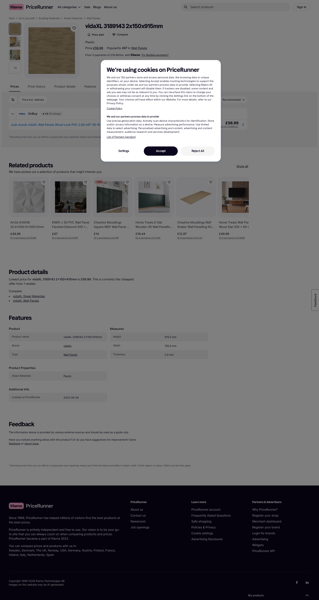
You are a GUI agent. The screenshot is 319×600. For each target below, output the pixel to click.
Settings (123, 151)
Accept (161, 151)
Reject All (198, 151)
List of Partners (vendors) (121, 137)
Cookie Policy (114, 108)
